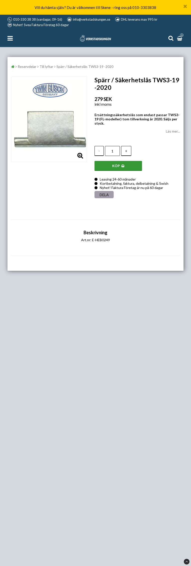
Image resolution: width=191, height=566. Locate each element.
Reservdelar (27, 66)
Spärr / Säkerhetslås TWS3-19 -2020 (84, 66)
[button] (180, 38)
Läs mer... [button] (173, 131)
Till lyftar (46, 66)
